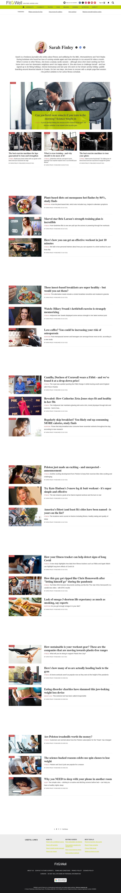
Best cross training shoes (73, 849)
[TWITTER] (76, 47)
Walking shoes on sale (92, 851)
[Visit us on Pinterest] (89, 3)
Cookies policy (88, 870)
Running (75, 7)
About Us (30, 870)
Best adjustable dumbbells (73, 842)
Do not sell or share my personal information (64, 873)
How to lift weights (52, 845)
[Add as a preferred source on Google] (60, 880)
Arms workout (72, 11)
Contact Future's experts (44, 870)
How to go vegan (51, 851)
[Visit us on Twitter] (83, 3)
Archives (65, 829)
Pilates (50, 7)
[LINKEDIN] (80, 47)
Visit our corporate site (81, 887)
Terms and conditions (62, 870)
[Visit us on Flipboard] (95, 3)
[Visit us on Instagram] (86, 3)
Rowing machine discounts (93, 842)
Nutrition (85, 7)
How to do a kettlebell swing (55, 842)
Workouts (29, 7)
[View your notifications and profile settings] (108, 2)
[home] (23, 7)
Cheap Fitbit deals (90, 848)
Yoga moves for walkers (55, 11)
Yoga (58, 7)
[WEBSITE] (84, 47)
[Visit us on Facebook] (80, 3)
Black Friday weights (91, 845)
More (94, 7)
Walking (66, 7)
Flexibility (40, 7)
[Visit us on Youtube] (92, 3)
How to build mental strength (55, 848)
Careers (43, 873)
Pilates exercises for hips (35, 11)
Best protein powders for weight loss (73, 845)
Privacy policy (77, 870)
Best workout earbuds (72, 853)
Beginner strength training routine (92, 11)
